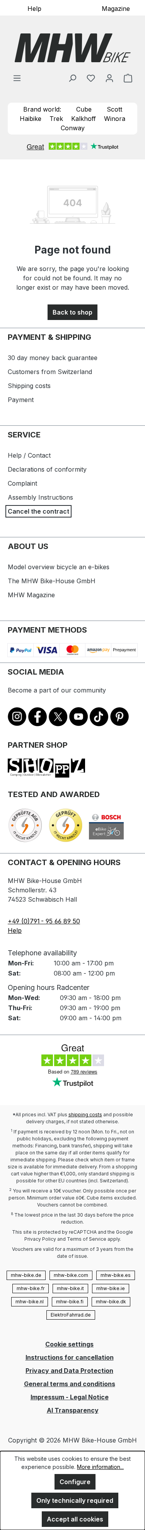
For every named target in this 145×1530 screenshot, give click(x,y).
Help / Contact (29, 455)
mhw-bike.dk (111, 1301)
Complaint (22, 483)
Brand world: (42, 109)
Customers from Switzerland (50, 372)
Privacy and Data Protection (69, 1370)
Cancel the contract (38, 511)
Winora (114, 118)
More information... (100, 1467)
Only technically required (74, 1500)
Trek (56, 118)
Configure (75, 1482)
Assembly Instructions (40, 497)
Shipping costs (29, 386)
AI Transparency (73, 1410)
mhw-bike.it (70, 1288)
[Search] (72, 78)
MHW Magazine (31, 595)
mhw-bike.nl (29, 1301)
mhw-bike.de (26, 1275)
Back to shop (72, 312)
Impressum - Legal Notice (70, 1397)
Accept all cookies (75, 1519)
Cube (84, 109)
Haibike (30, 118)
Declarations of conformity (47, 469)
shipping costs (85, 1114)
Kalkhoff (83, 118)
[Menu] (17, 78)
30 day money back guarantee (52, 358)
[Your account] (109, 78)
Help (34, 8)
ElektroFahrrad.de (71, 1315)
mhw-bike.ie (110, 1288)
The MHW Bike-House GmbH (52, 581)
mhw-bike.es (116, 1275)
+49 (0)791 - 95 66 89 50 (44, 921)
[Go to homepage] (72, 47)
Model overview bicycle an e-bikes (58, 567)
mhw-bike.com (71, 1275)
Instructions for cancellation (70, 1357)
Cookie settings (69, 1344)
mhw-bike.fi (70, 1301)
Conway (73, 128)
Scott (114, 109)
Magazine (116, 8)
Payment (21, 400)
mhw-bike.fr (30, 1288)
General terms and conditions (69, 1384)
